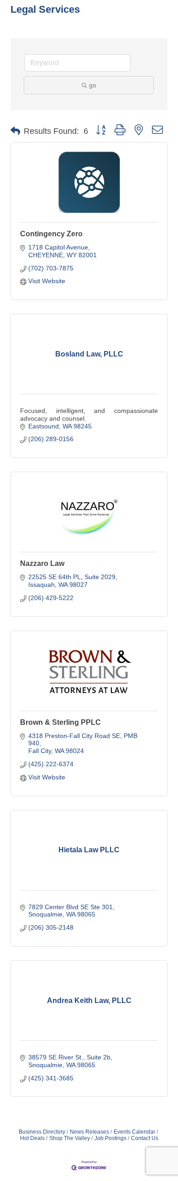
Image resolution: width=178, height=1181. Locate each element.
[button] (15, 131)
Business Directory (42, 1132)
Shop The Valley (69, 1138)
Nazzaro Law (42, 563)
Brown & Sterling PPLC (60, 722)
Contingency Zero (51, 234)
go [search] (92, 85)
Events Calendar (134, 1132)
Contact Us (144, 1138)
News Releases (89, 1132)
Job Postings (110, 1138)
